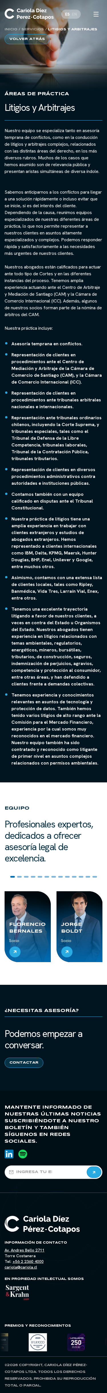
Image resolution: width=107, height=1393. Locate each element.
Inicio (11, 29)
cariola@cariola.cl (21, 1267)
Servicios (32, 29)
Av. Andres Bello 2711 (25, 1250)
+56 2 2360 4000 (28, 1261)
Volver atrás (27, 39)
